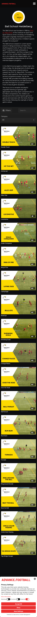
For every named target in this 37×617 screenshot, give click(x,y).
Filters (8, 110)
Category (4, 116)
